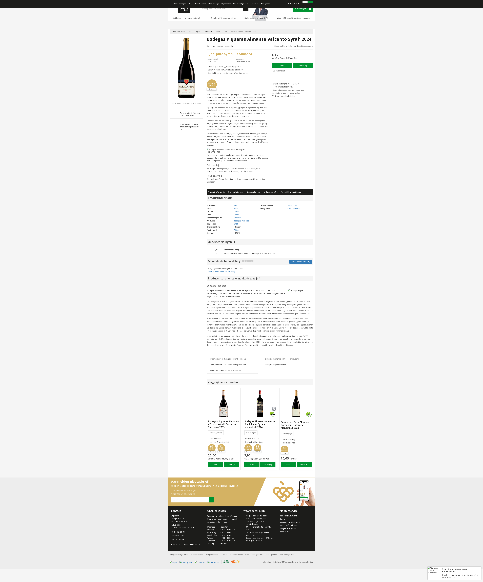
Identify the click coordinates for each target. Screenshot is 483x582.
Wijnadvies (226, 4)
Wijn (191, 4)
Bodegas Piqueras (241, 221)
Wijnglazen (265, 4)
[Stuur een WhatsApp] (171, 539)
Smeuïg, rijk (287, 433)
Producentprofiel (270, 192)
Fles (282, 65)
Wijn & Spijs (214, 4)
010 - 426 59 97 (294, 4)
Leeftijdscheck (258, 554)
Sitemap (224, 554)
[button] (212, 84)
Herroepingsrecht (287, 554)
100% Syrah (292, 205)
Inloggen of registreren (179, 554)
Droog (236, 211)
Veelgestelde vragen (288, 528)
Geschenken (200, 4)
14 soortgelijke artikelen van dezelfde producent (293, 46)
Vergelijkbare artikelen (291, 192)
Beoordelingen (253, 192)
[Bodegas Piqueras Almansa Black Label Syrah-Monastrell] (260, 404)
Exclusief (254, 4)
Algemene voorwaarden (239, 554)
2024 (236, 224)
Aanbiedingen (180, 4)
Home (183, 32)
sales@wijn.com (178, 535)
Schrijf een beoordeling (300, 261)
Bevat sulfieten (293, 208)
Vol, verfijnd (251, 433)
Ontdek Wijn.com (240, 4)
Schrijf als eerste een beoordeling (220, 46)
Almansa (208, 32)
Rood (218, 32)
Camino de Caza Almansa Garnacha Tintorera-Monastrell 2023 (295, 425)
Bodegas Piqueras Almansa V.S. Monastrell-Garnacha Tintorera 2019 (223, 424)
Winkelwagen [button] (303, 8)
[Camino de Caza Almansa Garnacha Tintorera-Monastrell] (296, 404)
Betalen (283, 519)
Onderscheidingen (236, 192)
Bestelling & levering (288, 516)
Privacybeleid (285, 531)
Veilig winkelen (212, 554)
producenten (275, 365)
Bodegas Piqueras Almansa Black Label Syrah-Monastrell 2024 (259, 424)
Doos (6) (303, 65)
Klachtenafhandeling (288, 525)
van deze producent (228, 365)
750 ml (236, 230)
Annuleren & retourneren (290, 522)
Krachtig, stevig (216, 433)
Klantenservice (197, 554)
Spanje (198, 32)
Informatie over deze (228, 359)
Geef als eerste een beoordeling (221, 271)
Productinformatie (216, 192)
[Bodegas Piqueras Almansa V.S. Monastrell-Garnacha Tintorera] (223, 404)
